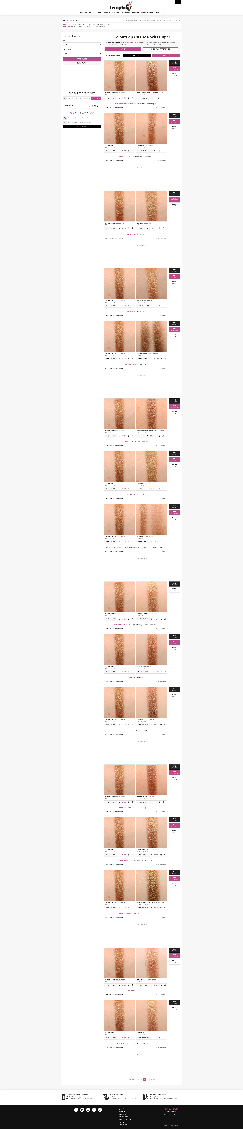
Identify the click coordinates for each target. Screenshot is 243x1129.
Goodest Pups (169, 1114)
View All (82, 21)
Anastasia (147, 667)
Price (65, 54)
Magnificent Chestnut (146, 902)
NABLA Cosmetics (149, 980)
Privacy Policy (125, 1119)
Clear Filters (82, 63)
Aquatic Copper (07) (145, 536)
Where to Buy (111, 98)
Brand (65, 45)
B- (151, 985)
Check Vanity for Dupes (160, 49)
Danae (139, 980)
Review (123, 49)
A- (154, 306)
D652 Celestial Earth (145, 431)
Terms (121, 1122)
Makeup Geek (153, 353)
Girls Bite (141, 850)
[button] (80, 12)
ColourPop (67, 26)
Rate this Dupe (161, 108)
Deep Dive (140, 719)
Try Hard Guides (170, 1112)
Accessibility (124, 1125)
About (121, 1109)
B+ (152, 619)
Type (65, 40)
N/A (141, 228)
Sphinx (140, 667)
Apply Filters (82, 59)
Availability (68, 49)
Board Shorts (143, 614)
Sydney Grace (161, 902)
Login (178, 2)
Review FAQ (123, 1117)
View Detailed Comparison (114, 108)
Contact (122, 1112)
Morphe (146, 1033)
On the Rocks (110, 93)
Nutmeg (140, 301)
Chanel (151, 146)
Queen (139, 1033)
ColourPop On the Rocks (129, 43)
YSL (154, 536)
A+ (147, 228)
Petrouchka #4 (143, 797)
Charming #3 (142, 146)
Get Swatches (82, 127)
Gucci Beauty (149, 223)
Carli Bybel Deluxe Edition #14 (149, 93)
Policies (122, 1114)
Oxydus (140, 223)
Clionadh (67, 24)
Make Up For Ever (161, 431)
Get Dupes (96, 98)
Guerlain (153, 797)
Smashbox (148, 301)
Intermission (142, 353)
